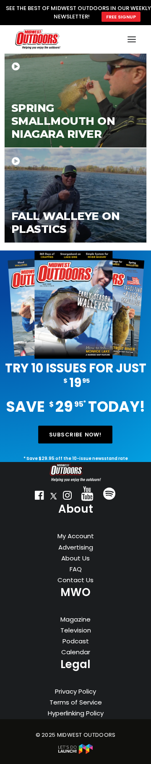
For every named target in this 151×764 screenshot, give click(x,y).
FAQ (76, 569)
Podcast (75, 641)
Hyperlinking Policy (76, 713)
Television (75, 630)
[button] (39, 497)
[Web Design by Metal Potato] (75, 752)
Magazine (75, 619)
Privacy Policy (75, 691)
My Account (75, 536)
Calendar (75, 652)
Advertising (75, 547)
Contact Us (75, 580)
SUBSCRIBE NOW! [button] (75, 434)
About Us (75, 558)
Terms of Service (75, 702)
